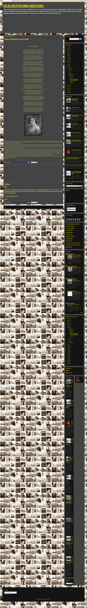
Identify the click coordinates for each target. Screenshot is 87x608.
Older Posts (60, 207)
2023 (69, 52)
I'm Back (7, 184)
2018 (69, 60)
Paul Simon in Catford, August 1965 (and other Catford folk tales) (76, 256)
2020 (69, 57)
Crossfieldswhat (69, 230)
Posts (69, 208)
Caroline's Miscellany (70, 236)
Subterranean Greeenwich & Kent (73, 244)
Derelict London (69, 234)
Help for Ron (72, 520)
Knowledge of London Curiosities (72, 242)
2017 (69, 62)
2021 (69, 55)
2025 (69, 48)
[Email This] (31, 162)
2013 (69, 85)
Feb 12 (71, 77)
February (71, 74)
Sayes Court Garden (70, 228)
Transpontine (70, 253)
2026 (69, 47)
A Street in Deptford (75, 107)
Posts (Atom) (36, 210)
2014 (69, 67)
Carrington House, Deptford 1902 (75, 99)
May (70, 72)
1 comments (25, 202)
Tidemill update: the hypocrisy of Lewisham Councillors (76, 293)
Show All (81, 312)
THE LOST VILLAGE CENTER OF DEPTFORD (77, 140)
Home (33, 207)
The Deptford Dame (72, 278)
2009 (69, 92)
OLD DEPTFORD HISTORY (23, 5)
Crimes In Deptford (78, 380)
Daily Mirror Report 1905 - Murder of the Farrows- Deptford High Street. (74, 158)
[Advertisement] (43, 24)
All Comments (71, 210)
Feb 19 (71, 76)
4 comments (25, 162)
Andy (69, 370)
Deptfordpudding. (69, 232)
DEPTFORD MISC (71, 303)
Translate (12, 594)
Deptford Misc (69, 240)
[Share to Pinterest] (36, 162)
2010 (69, 90)
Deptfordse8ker (69, 238)
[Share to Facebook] (35, 162)
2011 (69, 88)
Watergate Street (75, 123)
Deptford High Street (76, 132)
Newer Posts (6, 207)
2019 (69, 59)
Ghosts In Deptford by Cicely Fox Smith (16, 39)
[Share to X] (34, 162)
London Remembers (70, 226)
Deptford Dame (69, 247)
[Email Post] (28, 162)
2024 (69, 50)
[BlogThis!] (33, 162)
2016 (69, 64)
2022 (69, 53)
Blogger (51, 599)
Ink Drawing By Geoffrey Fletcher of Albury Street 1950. (76, 172)
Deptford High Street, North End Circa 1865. (77, 116)
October (70, 69)
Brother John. (70, 372)
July (70, 71)
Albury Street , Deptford (76, 149)
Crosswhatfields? (71, 290)
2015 (69, 66)
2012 (69, 86)
